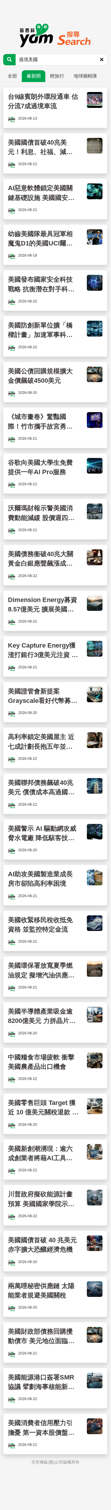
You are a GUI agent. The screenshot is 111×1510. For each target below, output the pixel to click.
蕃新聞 (33, 75)
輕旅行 (57, 75)
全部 (12, 75)
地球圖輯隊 (85, 75)
